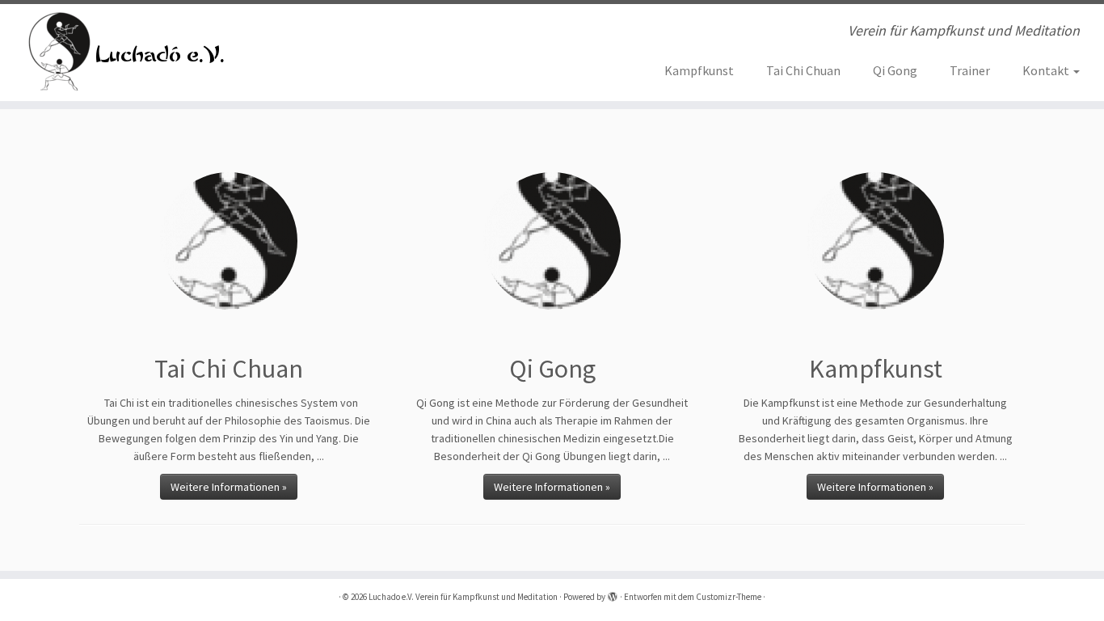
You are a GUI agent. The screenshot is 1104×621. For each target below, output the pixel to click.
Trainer (970, 70)
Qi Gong (895, 70)
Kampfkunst (699, 70)
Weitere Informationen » (229, 486)
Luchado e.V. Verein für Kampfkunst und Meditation (463, 596)
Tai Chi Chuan (803, 70)
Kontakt (1047, 70)
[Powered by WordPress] (612, 593)
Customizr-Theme (728, 596)
